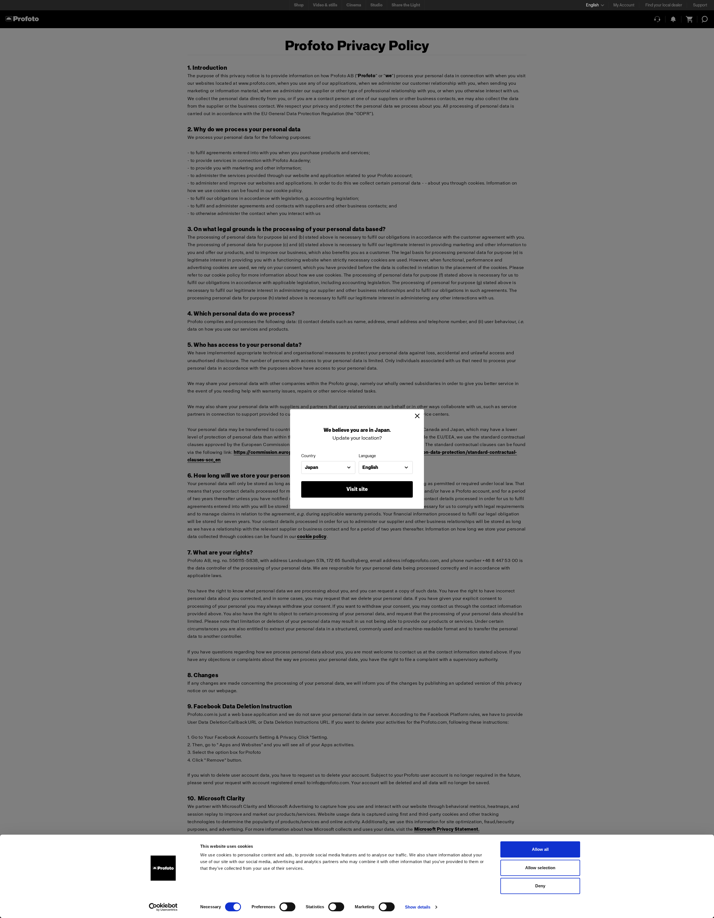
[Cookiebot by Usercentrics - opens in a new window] (163, 907)
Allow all (540, 849)
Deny (540, 885)
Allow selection (540, 867)
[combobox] (328, 467)
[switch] (287, 906)
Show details (417, 907)
